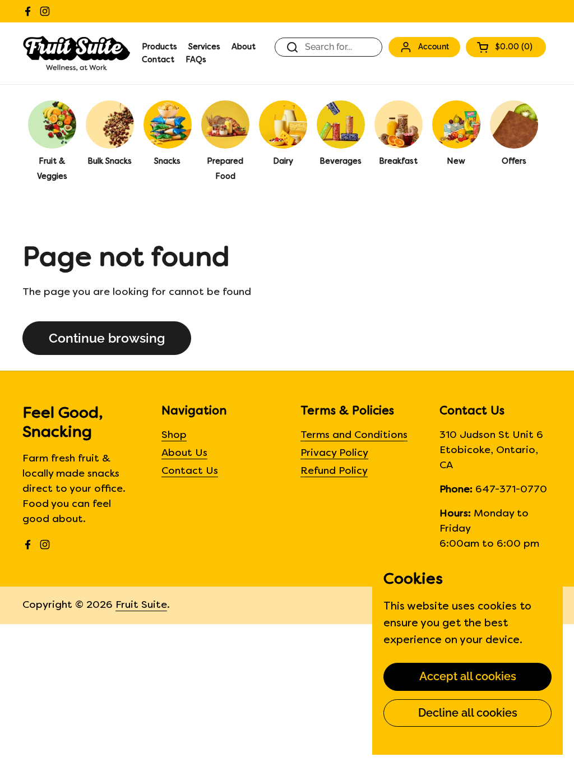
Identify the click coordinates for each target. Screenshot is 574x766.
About (244, 47)
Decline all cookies (467, 712)
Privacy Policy (334, 453)
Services (204, 47)
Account (433, 46)
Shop (174, 435)
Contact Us (189, 471)
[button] (506, 47)
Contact (158, 60)
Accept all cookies (467, 676)
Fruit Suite (141, 605)
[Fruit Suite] (76, 53)
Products (159, 47)
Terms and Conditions (354, 435)
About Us (184, 453)
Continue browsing (107, 338)
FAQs (196, 60)
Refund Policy (334, 471)
